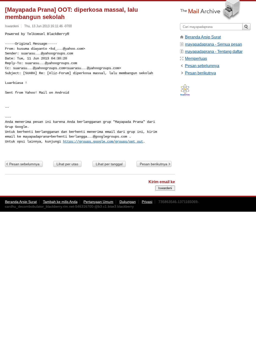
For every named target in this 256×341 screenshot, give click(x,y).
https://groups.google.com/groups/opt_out (103, 142)
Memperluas (196, 58)
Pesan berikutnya (153, 164)
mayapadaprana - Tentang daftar (213, 51)
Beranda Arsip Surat (203, 37)
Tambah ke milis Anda (60, 202)
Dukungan (128, 202)
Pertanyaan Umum (98, 202)
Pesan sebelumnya (24, 164)
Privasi (147, 202)
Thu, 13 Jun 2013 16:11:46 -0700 (48, 26)
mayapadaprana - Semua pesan (213, 44)
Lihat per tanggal (109, 164)
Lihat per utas (67, 164)
